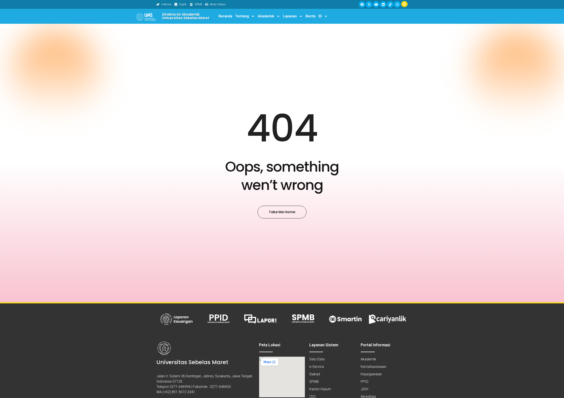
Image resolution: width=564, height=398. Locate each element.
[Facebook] (362, 4)
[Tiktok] (390, 4)
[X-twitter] (369, 4)
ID (320, 16)
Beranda (225, 16)
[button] (404, 4)
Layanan (290, 16)
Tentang (242, 16)
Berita (310, 16)
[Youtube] (376, 4)
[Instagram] (397, 4)
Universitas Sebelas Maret (192, 362)
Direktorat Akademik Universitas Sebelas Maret (185, 16)
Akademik (266, 16)
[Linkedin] (383, 4)
